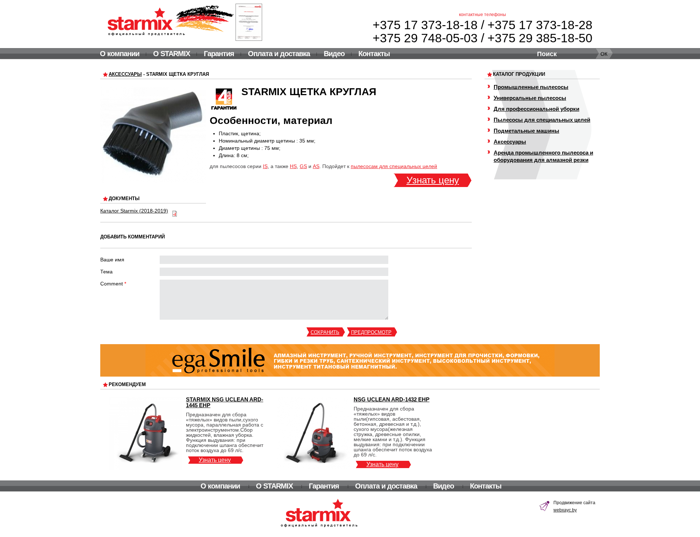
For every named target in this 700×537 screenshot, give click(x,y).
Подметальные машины (526, 131)
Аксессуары (125, 74)
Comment (113, 284)
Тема (106, 272)
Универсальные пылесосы (530, 98)
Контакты (374, 54)
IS (265, 166)
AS (316, 166)
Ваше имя (112, 259)
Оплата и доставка (279, 54)
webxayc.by (565, 510)
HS (293, 166)
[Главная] (171, 20)
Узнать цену (433, 180)
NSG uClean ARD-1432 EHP (391, 399)
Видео (334, 54)
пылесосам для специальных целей (394, 166)
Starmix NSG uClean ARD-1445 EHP (224, 402)
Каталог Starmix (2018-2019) (134, 211)
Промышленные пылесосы (531, 87)
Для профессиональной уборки (536, 109)
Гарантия (219, 54)
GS (303, 166)
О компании (119, 54)
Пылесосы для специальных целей (542, 120)
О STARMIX (171, 54)
